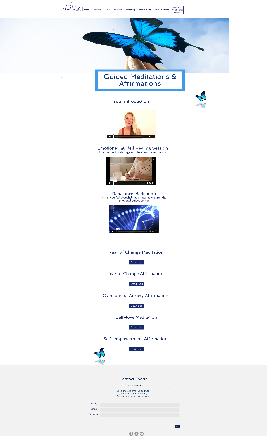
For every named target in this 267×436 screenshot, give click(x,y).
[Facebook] (131, 434)
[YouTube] (142, 434)
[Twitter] (136, 434)
